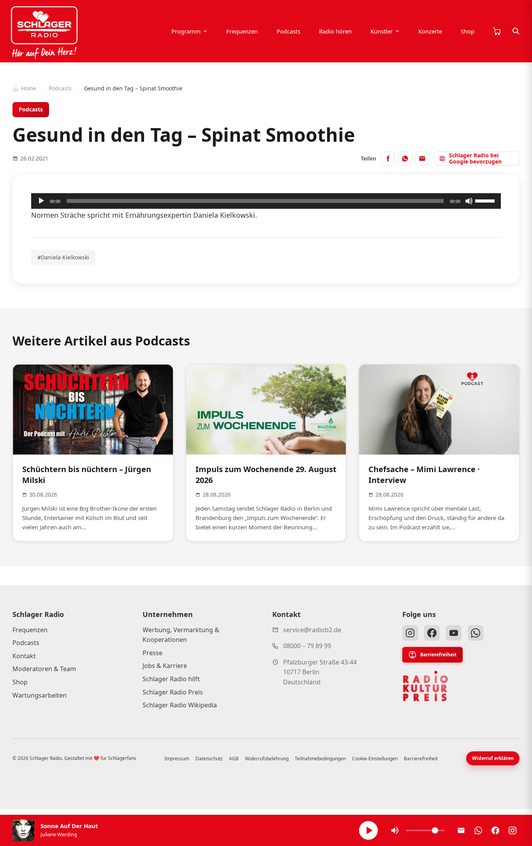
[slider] (486, 200)
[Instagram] (410, 633)
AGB (234, 758)
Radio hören (335, 31)
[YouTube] (454, 633)
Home (28, 88)
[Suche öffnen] (516, 31)
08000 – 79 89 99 (307, 646)
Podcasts (288, 31)
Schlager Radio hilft (171, 679)
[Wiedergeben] (41, 201)
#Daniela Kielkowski (63, 257)
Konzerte (430, 31)
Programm (186, 31)
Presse (152, 653)
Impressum (176, 758)
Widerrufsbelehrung (267, 758)
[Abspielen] (368, 830)
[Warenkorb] (496, 31)
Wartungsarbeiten (39, 695)
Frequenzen (242, 31)
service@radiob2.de (312, 630)
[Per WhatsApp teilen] (405, 159)
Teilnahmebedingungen (320, 758)
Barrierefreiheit (438, 654)
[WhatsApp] (475, 633)
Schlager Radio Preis (173, 692)
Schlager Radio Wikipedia (180, 705)
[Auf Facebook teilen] (388, 159)
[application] (266, 201)
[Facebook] (432, 633)
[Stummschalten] (469, 201)
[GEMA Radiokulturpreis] (425, 686)
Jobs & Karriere (165, 665)
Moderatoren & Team (44, 668)
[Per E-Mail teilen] (422, 159)
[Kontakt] (461, 830)
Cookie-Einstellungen (375, 758)
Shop (467, 31)
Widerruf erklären (493, 758)
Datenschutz (209, 758)
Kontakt (24, 656)
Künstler (381, 31)
